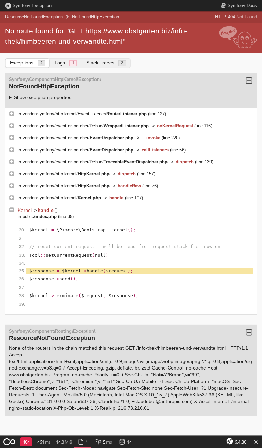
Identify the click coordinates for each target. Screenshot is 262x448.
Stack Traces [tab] (104, 63)
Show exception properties (42, 97)
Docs (242, 5)
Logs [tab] (64, 63)
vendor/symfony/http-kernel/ (66, 173)
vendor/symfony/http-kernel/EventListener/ (85, 113)
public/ (40, 216)
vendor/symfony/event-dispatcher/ (78, 137)
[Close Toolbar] (256, 442)
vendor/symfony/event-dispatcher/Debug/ (86, 125)
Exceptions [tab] (26, 63)
